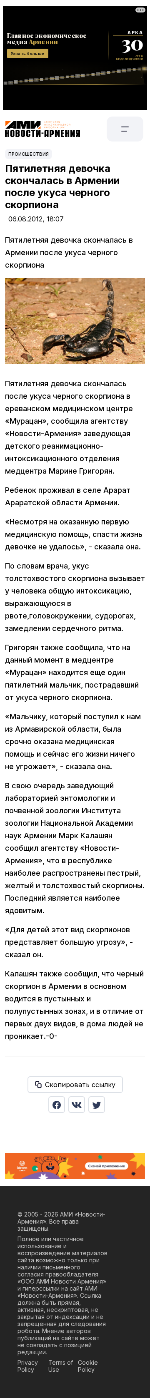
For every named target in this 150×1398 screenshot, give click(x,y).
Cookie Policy (88, 1366)
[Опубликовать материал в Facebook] (56, 1105)
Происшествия (28, 154)
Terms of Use (60, 1366)
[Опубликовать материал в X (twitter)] (96, 1105)
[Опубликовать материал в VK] (77, 1105)
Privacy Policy (28, 1366)
